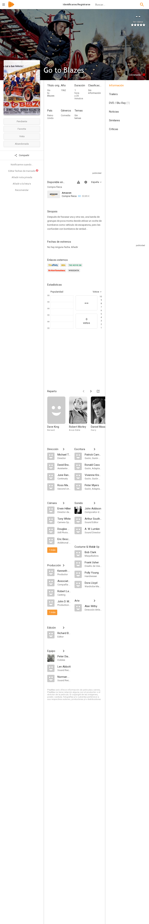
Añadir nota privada (22, 177)
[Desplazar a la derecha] (90, 391)
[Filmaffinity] (53, 267)
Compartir (23, 155)
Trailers (113, 94)
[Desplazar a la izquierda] (83, 391)
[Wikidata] (74, 272)
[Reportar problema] (78, 182)
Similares (114, 120)
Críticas (113, 129)
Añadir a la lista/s (22, 183)
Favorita (22, 128)
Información (116, 85)
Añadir (74, 247)
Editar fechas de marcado (23, 170)
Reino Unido (50, 116)
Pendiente (22, 121)
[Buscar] (142, 4)
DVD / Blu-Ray (119, 103)
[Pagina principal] (11, 6)
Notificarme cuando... (22, 164)
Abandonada (22, 143)
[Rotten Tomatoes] (57, 272)
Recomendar (22, 190)
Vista (22, 136)
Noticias (114, 111)
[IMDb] (64, 267)
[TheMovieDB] (76, 267)
